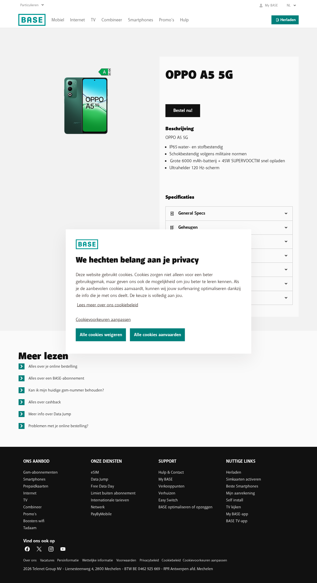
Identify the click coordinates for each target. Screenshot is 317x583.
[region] (158, 291)
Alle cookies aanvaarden (157, 335)
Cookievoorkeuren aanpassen (103, 319)
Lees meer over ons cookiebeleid (107, 305)
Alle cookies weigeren (101, 335)
